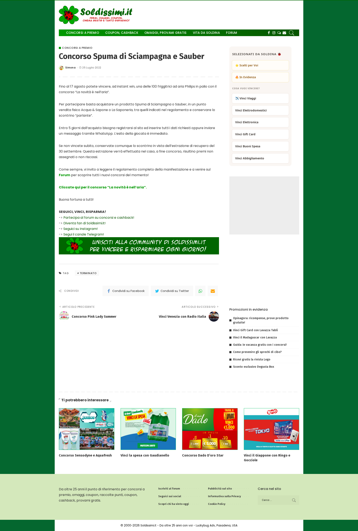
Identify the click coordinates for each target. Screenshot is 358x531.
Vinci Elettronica (246, 122)
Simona (70, 67)
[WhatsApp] (200, 291)
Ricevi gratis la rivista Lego (251, 359)
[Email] (213, 291)
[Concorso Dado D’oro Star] (210, 428)
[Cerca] (291, 32)
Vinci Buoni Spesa (247, 146)
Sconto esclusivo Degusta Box (253, 367)
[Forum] (279, 32)
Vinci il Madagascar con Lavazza (255, 337)
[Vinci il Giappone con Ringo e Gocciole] (271, 428)
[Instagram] (274, 32)
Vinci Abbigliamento (249, 158)
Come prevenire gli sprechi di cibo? (257, 352)
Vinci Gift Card (245, 134)
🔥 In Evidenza (245, 77)
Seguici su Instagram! (80, 228)
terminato (88, 273)
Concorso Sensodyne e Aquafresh (85, 455)
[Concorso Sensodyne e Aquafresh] (86, 428)
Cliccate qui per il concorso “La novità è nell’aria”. (103, 187)
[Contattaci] (284, 32)
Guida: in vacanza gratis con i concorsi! (260, 345)
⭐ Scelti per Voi (246, 65)
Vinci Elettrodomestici (251, 110)
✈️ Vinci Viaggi (245, 98)
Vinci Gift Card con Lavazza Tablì (255, 330)
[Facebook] (268, 32)
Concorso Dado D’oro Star (203, 455)
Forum (64, 175)
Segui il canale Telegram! (83, 234)
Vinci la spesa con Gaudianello (145, 455)
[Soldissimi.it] (96, 15)
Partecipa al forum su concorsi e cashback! (98, 217)
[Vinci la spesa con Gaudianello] (148, 428)
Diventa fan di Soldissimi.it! (84, 223)
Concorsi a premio (77, 47)
